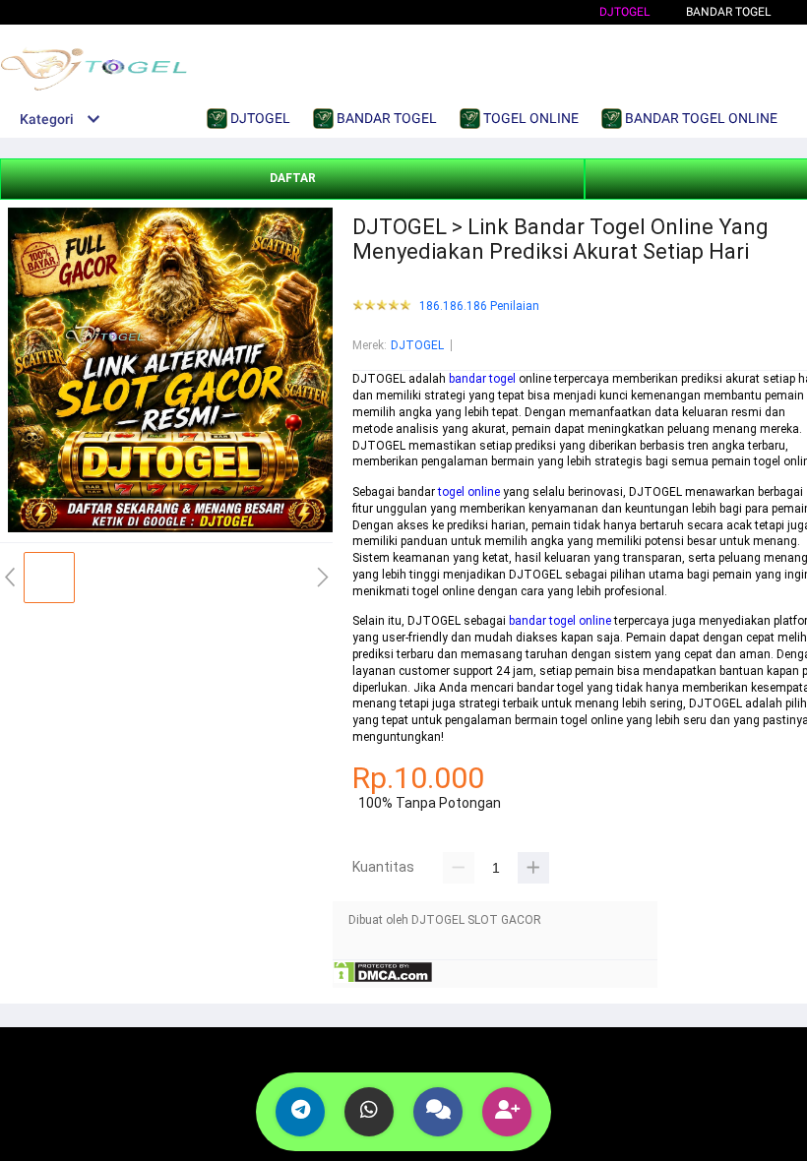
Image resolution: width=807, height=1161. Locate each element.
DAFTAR (293, 178)
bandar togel (482, 379)
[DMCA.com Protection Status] (383, 980)
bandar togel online (560, 621)
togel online (469, 492)
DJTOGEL (624, 12)
